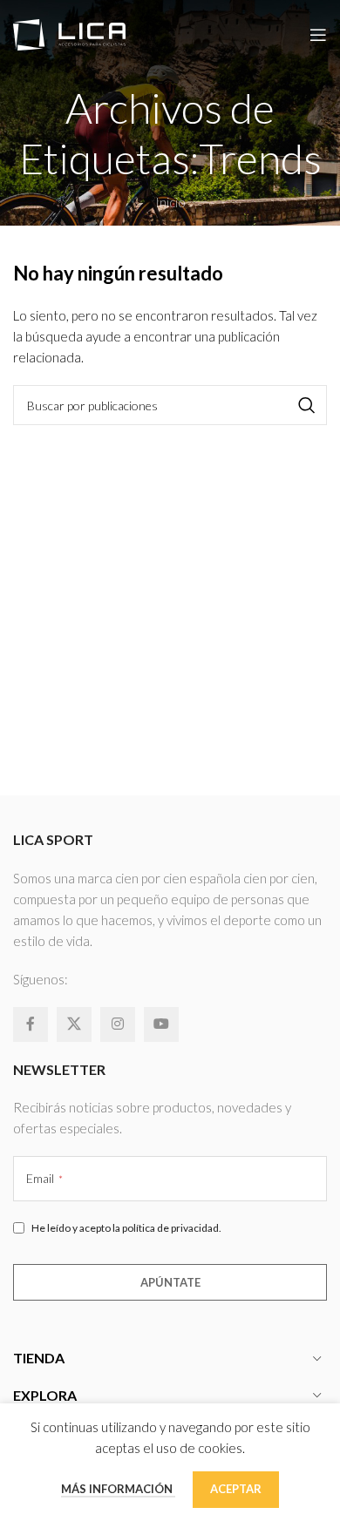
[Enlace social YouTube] (161, 1024)
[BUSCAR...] (307, 405)
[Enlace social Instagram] (117, 1024)
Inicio (170, 202)
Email (44, 1178)
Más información (118, 1489)
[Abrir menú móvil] (318, 34)
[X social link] (74, 1024)
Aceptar (236, 1489)
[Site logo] (69, 33)
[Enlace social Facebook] (30, 1024)
